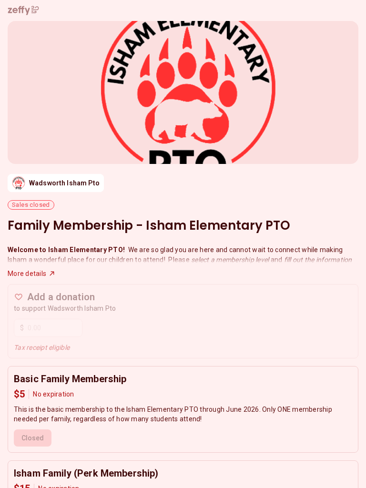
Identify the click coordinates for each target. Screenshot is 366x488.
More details (27, 273)
